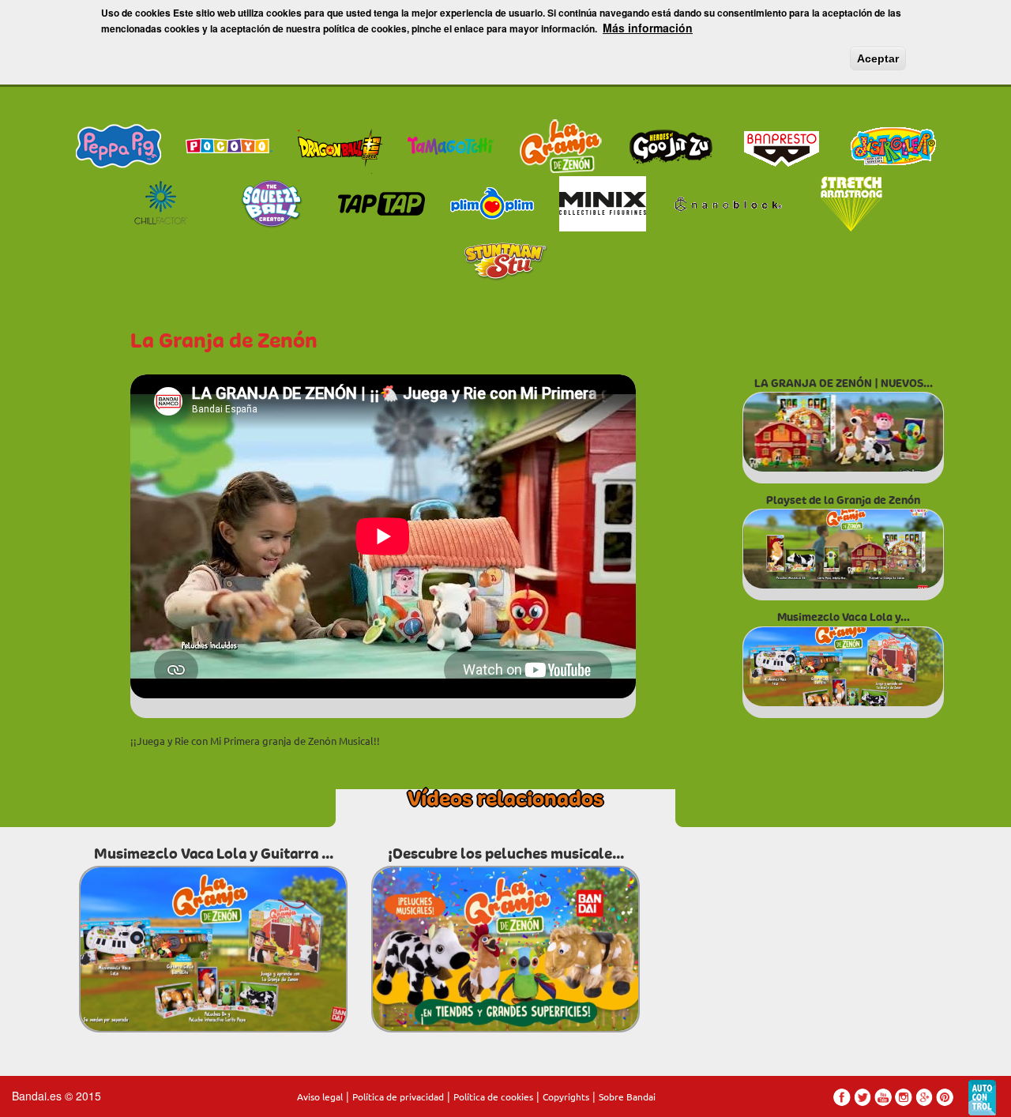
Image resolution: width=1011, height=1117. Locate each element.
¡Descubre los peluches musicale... (506, 854)
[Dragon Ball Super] (339, 144)
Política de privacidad (398, 1096)
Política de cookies (493, 1096)
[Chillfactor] (160, 201)
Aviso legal (320, 1096)
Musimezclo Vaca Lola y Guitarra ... (213, 854)
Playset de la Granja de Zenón (843, 500)
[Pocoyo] (229, 144)
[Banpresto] (782, 144)
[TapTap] (381, 201)
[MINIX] (602, 201)
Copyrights (566, 1096)
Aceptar (878, 58)
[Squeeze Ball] (270, 201)
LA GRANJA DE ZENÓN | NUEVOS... (843, 383)
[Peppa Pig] (118, 144)
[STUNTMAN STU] (505, 259)
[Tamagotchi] (450, 144)
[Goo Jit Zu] (671, 144)
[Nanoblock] (727, 201)
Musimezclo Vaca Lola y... (843, 617)
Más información (648, 28)
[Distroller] (892, 144)
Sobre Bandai (627, 1096)
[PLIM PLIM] (492, 201)
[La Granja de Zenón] (560, 144)
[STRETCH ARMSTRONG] (851, 201)
